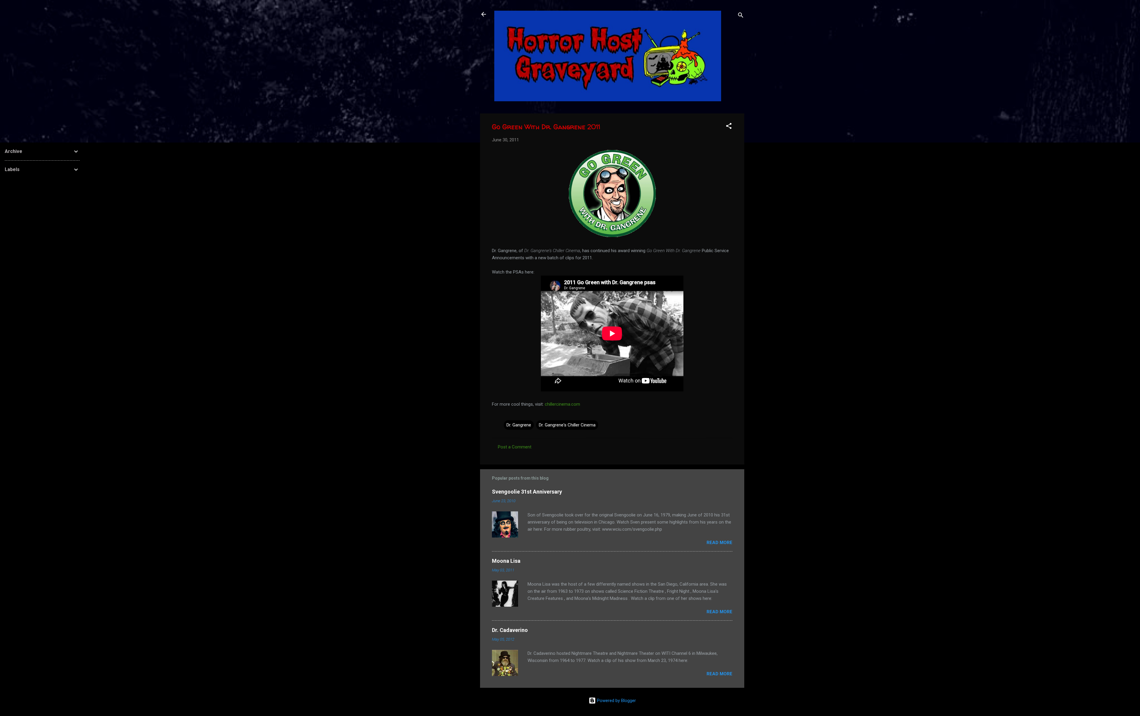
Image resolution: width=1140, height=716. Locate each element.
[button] (728, 127)
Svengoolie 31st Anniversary (527, 492)
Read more (719, 542)
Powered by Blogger (616, 700)
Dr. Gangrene (518, 425)
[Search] (740, 16)
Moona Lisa (506, 561)
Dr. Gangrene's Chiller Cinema (567, 425)
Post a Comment (514, 447)
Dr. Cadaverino (510, 630)
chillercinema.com (562, 404)
